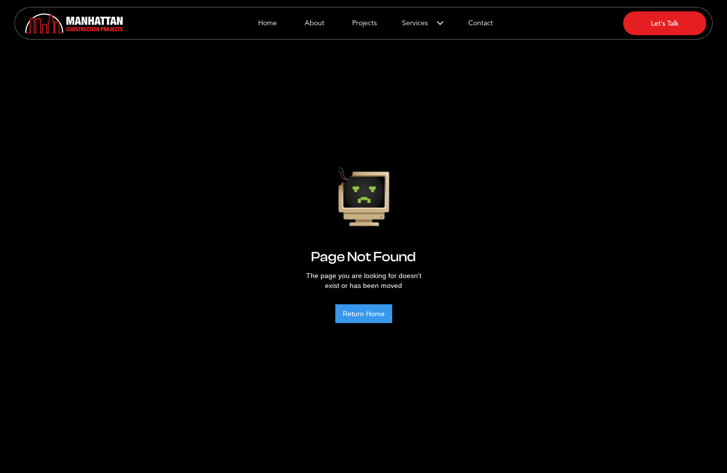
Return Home (364, 314)
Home (267, 23)
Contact (480, 23)
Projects (364, 23)
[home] (74, 23)
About (314, 23)
